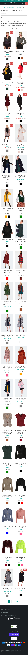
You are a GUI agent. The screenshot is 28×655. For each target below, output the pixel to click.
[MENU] (0, 3)
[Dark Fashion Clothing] (14, 3)
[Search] (23, 3)
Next (17, 601)
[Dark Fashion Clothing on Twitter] (17, 631)
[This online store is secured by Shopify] (14, 626)
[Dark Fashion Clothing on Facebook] (13, 631)
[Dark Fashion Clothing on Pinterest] (15, 631)
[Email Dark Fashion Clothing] (10, 631)
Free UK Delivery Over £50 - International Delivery (14, 1)
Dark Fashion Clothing (9, 650)
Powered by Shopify (10, 651)
